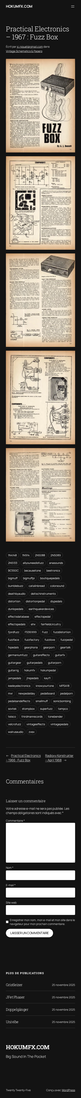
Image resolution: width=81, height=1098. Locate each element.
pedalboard (47, 693)
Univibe (12, 1022)
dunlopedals (15, 609)
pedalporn (66, 693)
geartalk (65, 647)
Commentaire (15, 820)
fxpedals (13, 647)
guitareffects (41, 655)
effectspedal (43, 616)
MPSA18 (64, 686)
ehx (33, 624)
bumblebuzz (15, 586)
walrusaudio (15, 732)
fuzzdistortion (62, 632)
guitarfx (60, 655)
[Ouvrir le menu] (72, 6)
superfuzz (46, 709)
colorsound (57, 586)
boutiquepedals (50, 578)
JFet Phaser (15, 997)
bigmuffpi (29, 578)
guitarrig (13, 670)
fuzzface (13, 640)
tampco (63, 709)
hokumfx (29, 670)
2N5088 (40, 555)
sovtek (12, 709)
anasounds (56, 563)
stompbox (28, 709)
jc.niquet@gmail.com (30, 46)
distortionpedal (35, 601)
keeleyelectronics (19, 686)
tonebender (55, 716)
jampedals (14, 678)
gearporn (49, 647)
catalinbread (37, 586)
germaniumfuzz (18, 655)
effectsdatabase (18, 616)
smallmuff (42, 701)
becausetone (32, 570)
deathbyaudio (16, 593)
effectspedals (16, 624)
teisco (12, 716)
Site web (11, 902)
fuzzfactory (32, 640)
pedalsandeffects (19, 701)
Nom (9, 867)
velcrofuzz (14, 724)
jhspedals (33, 678)
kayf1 (47, 678)
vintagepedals (59, 724)
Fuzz (45, 632)
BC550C (13, 570)
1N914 (25, 555)
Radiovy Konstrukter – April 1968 (59, 757)
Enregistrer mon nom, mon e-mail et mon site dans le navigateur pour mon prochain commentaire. (42, 922)
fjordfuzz (13, 632)
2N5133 (12, 563)
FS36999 (31, 632)
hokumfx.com (19, 6)
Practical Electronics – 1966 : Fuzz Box (23, 757)
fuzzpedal (67, 640)
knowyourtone (45, 686)
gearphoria (31, 647)
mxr (10, 693)
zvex (31, 732)
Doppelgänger (17, 1009)
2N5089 (56, 555)
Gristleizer (14, 985)
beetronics (53, 570)
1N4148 (12, 555)
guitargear (14, 662)
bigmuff (12, 578)
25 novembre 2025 (63, 985)
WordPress (68, 1090)
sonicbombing (62, 701)
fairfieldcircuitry (51, 624)
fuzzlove (50, 640)
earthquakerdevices (41, 609)
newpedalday (26, 693)
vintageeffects (36, 724)
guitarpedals (34, 662)
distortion (14, 601)
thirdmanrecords (31, 716)
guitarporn (54, 662)
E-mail (11, 885)
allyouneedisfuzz (33, 563)
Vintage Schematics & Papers (24, 51)
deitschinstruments (43, 593)
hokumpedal (48, 670)
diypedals (56, 601)
